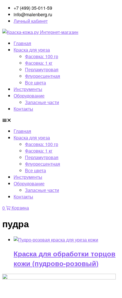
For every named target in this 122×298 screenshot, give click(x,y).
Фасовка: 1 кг (38, 63)
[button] (61, 120)
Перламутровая (41, 69)
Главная (22, 43)
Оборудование (29, 95)
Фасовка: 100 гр (41, 56)
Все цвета (35, 82)
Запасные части (42, 102)
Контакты (23, 109)
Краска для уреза (32, 49)
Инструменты (28, 89)
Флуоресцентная (42, 76)
